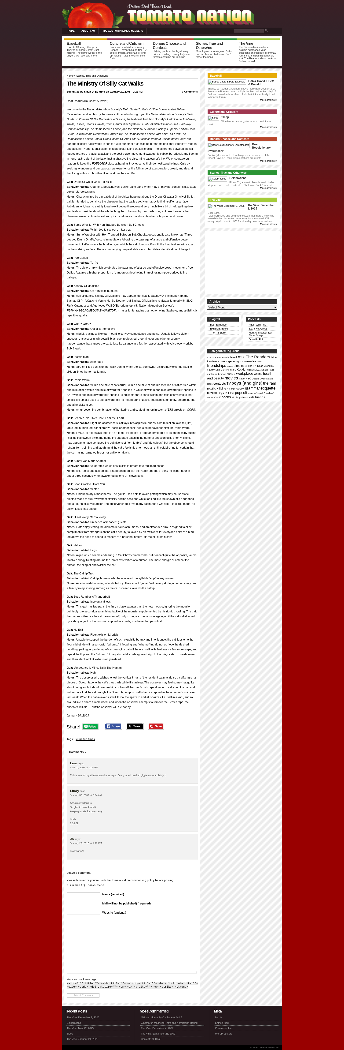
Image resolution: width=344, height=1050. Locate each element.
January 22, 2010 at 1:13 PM (86, 843)
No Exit (78, 629)
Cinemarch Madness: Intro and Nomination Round (169, 1022)
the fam (269, 383)
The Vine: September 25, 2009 (158, 1033)
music (226, 357)
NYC (248, 378)
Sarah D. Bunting (94, 91)
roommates (247, 361)
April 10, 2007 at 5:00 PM (84, 767)
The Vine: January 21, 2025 (82, 1039)
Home (71, 31)
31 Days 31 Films (224, 393)
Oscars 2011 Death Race (260, 369)
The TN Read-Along (259, 365)
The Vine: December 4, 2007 (157, 1028)
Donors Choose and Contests (229, 139)
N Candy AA (233, 389)
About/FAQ (88, 31)
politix (230, 366)
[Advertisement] (242, 262)
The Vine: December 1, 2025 (83, 1017)
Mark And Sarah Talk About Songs (260, 334)
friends (260, 397)
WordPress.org (223, 1033)
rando (231, 373)
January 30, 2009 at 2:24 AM (86, 795)
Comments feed (224, 1028)
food (233, 357)
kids (251, 397)
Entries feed (222, 1022)
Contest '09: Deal (150, 1039)
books (226, 397)
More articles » (268, 99)
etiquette (267, 388)
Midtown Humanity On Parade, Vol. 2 (161, 1017)
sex (241, 388)
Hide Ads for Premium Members (122, 31)
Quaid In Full (256, 339)
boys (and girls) (246, 383)
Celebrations (237, 178)
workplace (244, 373)
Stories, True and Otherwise (92, 75)
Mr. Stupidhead (240, 397)
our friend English (216, 374)
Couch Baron (214, 357)
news (259, 361)
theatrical (123, 196)
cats (244, 366)
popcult (241, 393)
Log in (218, 1017)
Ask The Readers (254, 357)
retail (210, 388)
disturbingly (164, 366)
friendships (216, 365)
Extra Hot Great (258, 328)
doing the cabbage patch (120, 437)
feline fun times (85, 739)
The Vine (215, 200)
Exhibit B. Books (219, 328)
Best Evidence (218, 324)
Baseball (216, 75)
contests (219, 383)
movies (231, 378)
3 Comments (190, 91)
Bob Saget (73, 348)
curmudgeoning (228, 361)
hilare (233, 369)
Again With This (257, 324)
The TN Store (218, 332)
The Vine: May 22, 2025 (80, 1028)
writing (258, 373)
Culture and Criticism (224, 111)
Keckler (241, 369)
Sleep (225, 117)
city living (220, 388)
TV (229, 383)
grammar (252, 388)
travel (242, 378)
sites (237, 366)
